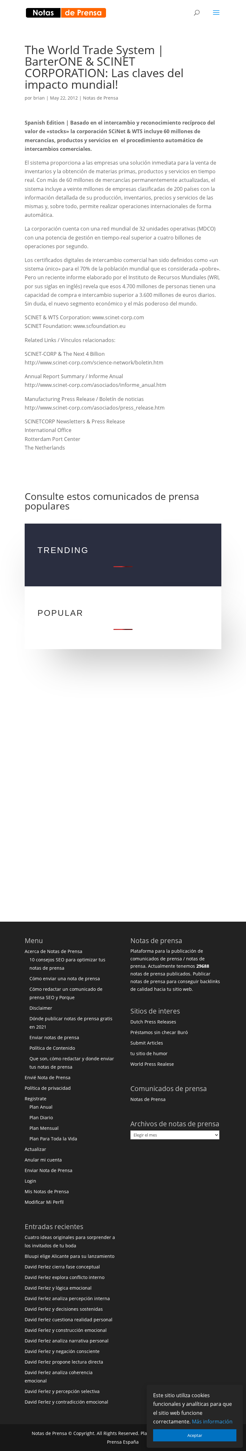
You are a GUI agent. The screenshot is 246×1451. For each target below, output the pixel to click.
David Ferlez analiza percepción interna (67, 1298)
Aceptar (194, 1435)
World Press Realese (152, 1064)
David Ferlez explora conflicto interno (64, 1277)
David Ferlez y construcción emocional (66, 1330)
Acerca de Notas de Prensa (53, 951)
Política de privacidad (48, 1088)
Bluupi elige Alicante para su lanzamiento (69, 1256)
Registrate (35, 1099)
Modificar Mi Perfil (44, 1202)
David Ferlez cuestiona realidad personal (68, 1319)
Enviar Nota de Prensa (48, 1170)
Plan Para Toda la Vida (53, 1139)
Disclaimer (40, 1008)
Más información (212, 1421)
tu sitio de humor (149, 1053)
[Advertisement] (123, 731)
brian (39, 98)
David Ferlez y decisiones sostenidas (64, 1309)
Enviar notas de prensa (54, 1037)
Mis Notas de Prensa (47, 1191)
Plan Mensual (44, 1128)
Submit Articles (146, 1043)
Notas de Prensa (100, 98)
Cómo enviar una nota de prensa (64, 978)
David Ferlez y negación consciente (62, 1351)
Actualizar (35, 1149)
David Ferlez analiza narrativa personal (67, 1341)
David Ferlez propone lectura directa (64, 1362)
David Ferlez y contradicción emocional (66, 1402)
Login (30, 1181)
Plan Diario (41, 1117)
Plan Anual (41, 1107)
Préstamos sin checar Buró (159, 1032)
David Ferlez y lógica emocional (58, 1288)
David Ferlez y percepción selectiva (62, 1391)
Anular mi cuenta (43, 1160)
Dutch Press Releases (153, 1022)
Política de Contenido (52, 1048)
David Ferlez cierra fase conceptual (62, 1267)
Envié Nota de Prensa (47, 1077)
